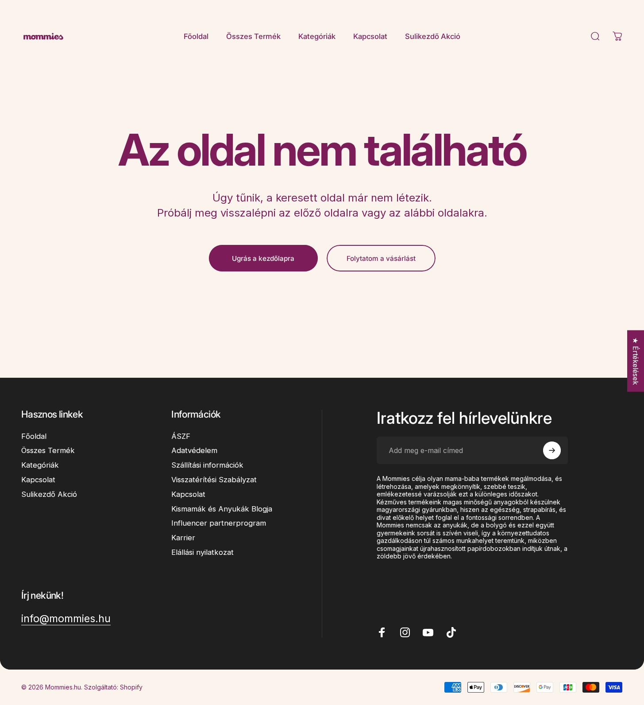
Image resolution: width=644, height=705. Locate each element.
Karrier (183, 537)
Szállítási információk (207, 465)
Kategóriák (40, 465)
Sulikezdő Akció (49, 494)
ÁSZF (180, 436)
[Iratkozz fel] (552, 450)
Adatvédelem (194, 450)
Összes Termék (48, 450)
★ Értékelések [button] (635, 361)
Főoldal (33, 436)
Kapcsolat (38, 479)
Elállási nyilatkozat (202, 552)
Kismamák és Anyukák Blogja (221, 508)
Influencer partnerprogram (218, 523)
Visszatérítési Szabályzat (214, 479)
